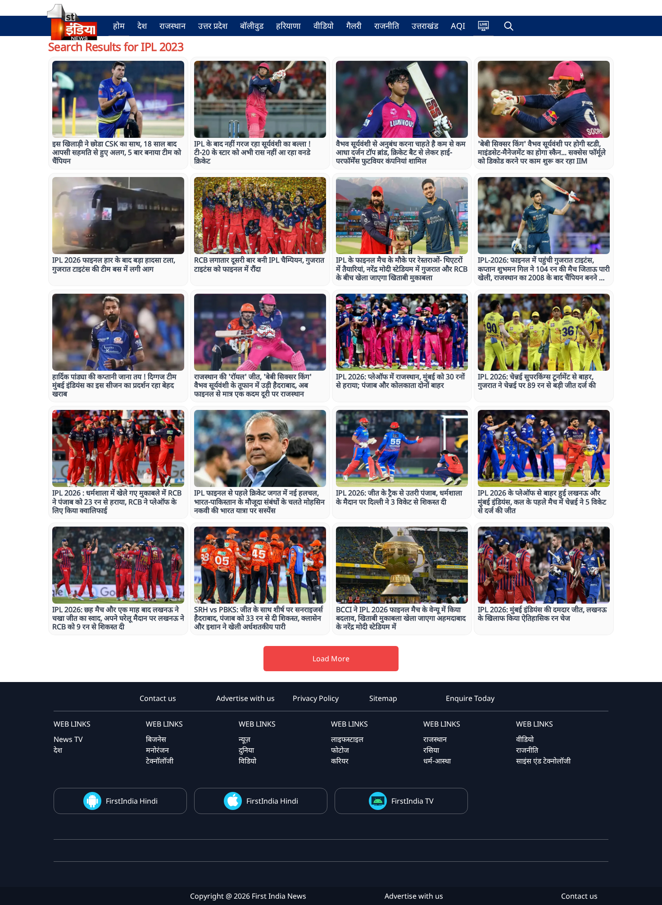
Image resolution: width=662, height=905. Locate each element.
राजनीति (386, 25)
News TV (68, 739)
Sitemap (383, 698)
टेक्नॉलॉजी (159, 761)
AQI (458, 25)
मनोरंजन (157, 750)
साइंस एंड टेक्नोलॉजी (543, 761)
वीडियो (323, 25)
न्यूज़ (244, 739)
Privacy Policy (316, 698)
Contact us (158, 698)
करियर (340, 761)
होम (119, 25)
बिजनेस (156, 739)
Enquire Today (470, 698)
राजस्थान (172, 25)
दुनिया (246, 750)
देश (142, 25)
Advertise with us (245, 698)
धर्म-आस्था (437, 761)
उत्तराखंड (425, 25)
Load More (331, 659)
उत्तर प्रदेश (212, 25)
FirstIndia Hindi (132, 801)
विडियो (247, 761)
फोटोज (340, 750)
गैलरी (354, 25)
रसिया (431, 750)
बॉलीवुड (251, 25)
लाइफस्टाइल (347, 739)
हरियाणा (288, 25)
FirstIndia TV (412, 801)
